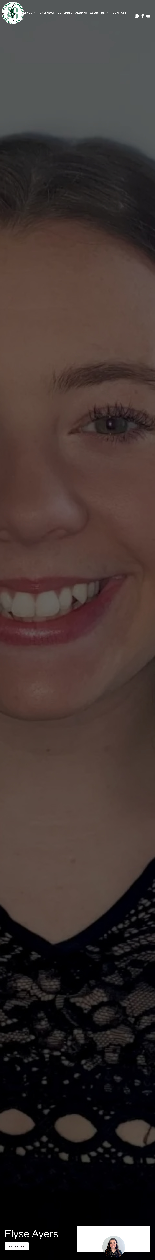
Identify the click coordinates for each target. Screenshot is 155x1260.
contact (119, 13)
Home (9, 13)
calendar (47, 13)
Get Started (14, 19)
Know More (16, 1246)
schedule (65, 13)
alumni (81, 13)
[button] (26, 13)
